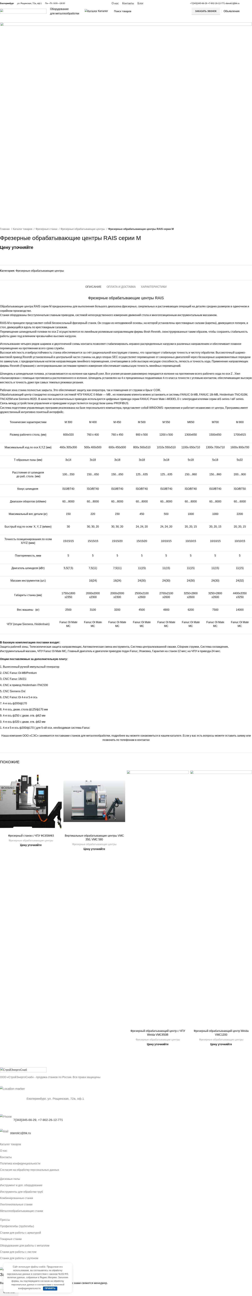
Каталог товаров (23, 228)
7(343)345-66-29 (24, 1120)
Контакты (6, 1157)
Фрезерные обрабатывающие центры (83, 228)
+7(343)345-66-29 (198, 3)
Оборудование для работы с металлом (24, 1245)
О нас (3, 1150)
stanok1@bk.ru (232, 3)
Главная (5, 228)
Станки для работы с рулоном (19, 1258)
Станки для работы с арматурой (20, 1232)
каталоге (175, 735)
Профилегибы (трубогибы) (17, 1226)
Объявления (231, 11)
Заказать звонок (206, 11)
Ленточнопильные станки (16, 1204)
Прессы (5, 1219)
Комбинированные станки (16, 1198)
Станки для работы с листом (18, 1251)
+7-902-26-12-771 (216, 3)
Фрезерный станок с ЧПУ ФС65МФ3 (31, 835)
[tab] (93, 285)
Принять (50, 1288)
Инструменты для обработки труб (21, 1191)
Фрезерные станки (46, 228)
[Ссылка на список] (126, 1133)
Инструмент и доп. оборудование (21, 1185)
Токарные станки (11, 1239)
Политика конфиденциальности (20, 1163)
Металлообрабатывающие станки (21, 1210)
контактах (143, 739)
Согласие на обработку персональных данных (29, 1169)
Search (183, 11)
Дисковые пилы (10, 1178)
